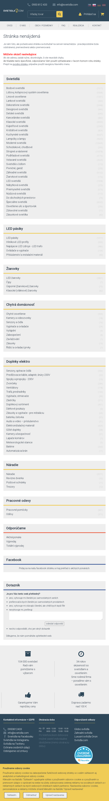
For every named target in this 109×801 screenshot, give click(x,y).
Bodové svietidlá (54, 88)
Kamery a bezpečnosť (54, 433)
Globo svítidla (81, 729)
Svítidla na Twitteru (13, 743)
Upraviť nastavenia (55, 795)
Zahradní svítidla (83, 732)
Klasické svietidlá (54, 121)
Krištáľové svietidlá (54, 130)
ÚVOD (9, 25)
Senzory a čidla (54, 322)
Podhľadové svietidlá (54, 155)
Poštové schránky (54, 482)
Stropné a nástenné (54, 151)
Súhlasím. (12, 795)
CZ (89, 5)
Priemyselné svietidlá (54, 189)
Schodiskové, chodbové (54, 147)
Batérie (54, 446)
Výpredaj (11, 541)
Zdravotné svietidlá (54, 210)
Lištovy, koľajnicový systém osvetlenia (54, 92)
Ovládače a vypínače (54, 250)
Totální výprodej (15, 545)
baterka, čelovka (54, 417)
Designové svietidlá (54, 109)
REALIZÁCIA (78, 25)
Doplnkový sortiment (54, 404)
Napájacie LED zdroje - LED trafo (54, 246)
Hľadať (59, 14)
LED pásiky (54, 237)
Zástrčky (54, 400)
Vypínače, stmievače (54, 395)
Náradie (54, 474)
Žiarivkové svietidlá (54, 176)
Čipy (54, 282)
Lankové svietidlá (54, 100)
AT (104, 5)
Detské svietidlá (54, 113)
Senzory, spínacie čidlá (54, 370)
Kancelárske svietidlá (54, 117)
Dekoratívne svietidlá (54, 104)
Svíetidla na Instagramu (16, 740)
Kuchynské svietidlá (54, 134)
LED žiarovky (54, 277)
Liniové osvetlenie (54, 96)
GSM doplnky (54, 429)
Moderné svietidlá (54, 142)
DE (99, 5)
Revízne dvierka (54, 478)
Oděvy (54, 514)
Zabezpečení (54, 334)
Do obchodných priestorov (54, 197)
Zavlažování (54, 339)
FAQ (63, 25)
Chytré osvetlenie (54, 313)
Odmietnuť (31, 795)
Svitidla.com (81, 740)
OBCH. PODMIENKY (44, 25)
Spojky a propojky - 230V (54, 379)
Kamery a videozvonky (54, 317)
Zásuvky (54, 343)
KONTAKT (96, 25)
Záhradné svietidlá (54, 172)
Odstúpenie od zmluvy (15, 750)
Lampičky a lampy (54, 138)
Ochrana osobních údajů (16, 747)
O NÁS (23, 25)
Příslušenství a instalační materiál (54, 254)
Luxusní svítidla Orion (86, 736)
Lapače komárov (54, 438)
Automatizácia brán (54, 450)
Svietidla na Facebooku (20, 736)
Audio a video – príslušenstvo (54, 421)
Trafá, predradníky (54, 391)
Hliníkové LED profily (54, 241)
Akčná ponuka (13, 537)
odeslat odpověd (54, 623)
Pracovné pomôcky (54, 509)
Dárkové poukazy (54, 408)
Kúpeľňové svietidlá (54, 125)
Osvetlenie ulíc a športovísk (54, 206)
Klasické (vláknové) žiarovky (54, 290)
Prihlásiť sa (90, 14)
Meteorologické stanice (54, 442)
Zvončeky (54, 383)
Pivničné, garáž (54, 168)
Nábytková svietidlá (54, 185)
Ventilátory (54, 387)
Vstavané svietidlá (54, 159)
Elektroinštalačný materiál (54, 425)
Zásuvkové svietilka (54, 214)
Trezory (54, 486)
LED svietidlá (54, 180)
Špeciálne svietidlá (54, 201)
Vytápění (54, 330)
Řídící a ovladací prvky (54, 347)
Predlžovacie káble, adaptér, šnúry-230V (54, 374)
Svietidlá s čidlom (54, 164)
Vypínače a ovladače (54, 326)
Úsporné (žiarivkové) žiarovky (54, 286)
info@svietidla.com (67, 4)
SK (94, 5)
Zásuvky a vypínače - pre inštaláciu (54, 412)
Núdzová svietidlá (54, 193)
